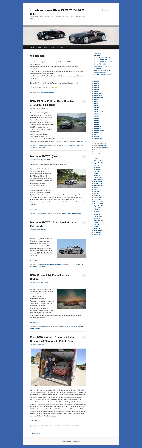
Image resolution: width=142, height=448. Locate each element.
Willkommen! (37, 55)
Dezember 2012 (98, 202)
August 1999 (97, 234)
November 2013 (98, 181)
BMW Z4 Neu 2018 (78, 264)
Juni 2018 (96, 165)
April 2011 (97, 228)
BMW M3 (96, 108)
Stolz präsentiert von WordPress (71, 441)
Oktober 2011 (98, 218)
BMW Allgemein (98, 93)
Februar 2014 (98, 177)
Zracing (52, 47)
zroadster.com (50, 92)
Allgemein (43, 92)
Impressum (60, 47)
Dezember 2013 (98, 179)
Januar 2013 (97, 200)
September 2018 (98, 163)
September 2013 (98, 185)
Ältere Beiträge (35, 434)
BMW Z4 (61, 145)
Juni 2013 (96, 191)
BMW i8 (96, 104)
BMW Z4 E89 (97, 126)
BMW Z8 (96, 132)
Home (32, 47)
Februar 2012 (98, 216)
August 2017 (97, 167)
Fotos (45, 47)
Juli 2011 (96, 222)
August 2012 (97, 208)
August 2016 (97, 169)
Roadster (96, 136)
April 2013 (97, 195)
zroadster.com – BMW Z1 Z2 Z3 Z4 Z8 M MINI (57, 12)
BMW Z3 (96, 122)
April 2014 (97, 175)
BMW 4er (96, 89)
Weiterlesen (81, 141)
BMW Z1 (96, 118)
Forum (39, 47)
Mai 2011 (96, 226)
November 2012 (98, 204)
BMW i (96, 100)
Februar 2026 (98, 161)
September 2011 (98, 220)
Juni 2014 (96, 171)
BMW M (96, 106)
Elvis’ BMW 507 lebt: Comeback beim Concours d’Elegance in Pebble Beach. (102, 72)
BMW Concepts (44, 326)
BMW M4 (96, 110)
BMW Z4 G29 (43, 145)
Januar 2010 (97, 232)
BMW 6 (96, 91)
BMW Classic (50, 425)
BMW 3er (96, 87)
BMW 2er (96, 85)
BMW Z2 (96, 120)
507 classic (68, 425)
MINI (95, 134)
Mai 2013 (96, 193)
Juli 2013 (96, 189)
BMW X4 (96, 116)
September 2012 (98, 206)
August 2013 (97, 187)
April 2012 (97, 214)
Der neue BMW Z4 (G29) (44, 156)
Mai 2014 (96, 173)
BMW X (96, 114)
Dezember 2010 (98, 230)
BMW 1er (96, 83)
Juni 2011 (96, 224)
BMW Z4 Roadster (56, 264)
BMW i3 (96, 102)
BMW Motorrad (98, 112)
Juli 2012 (96, 210)
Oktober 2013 (98, 183)
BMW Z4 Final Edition (69, 145)
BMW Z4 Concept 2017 (71, 326)
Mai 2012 (96, 212)
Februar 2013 (98, 198)
